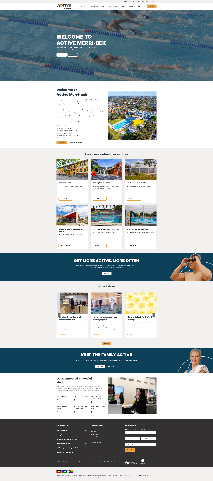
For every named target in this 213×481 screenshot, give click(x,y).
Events (147, 1)
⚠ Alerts (153, 1)
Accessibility (94, 437)
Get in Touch (135, 1)
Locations (93, 429)
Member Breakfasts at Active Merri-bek (70, 318)
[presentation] (72, 303)
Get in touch (94, 439)
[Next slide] (154, 315)
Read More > (62, 335)
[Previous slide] (59, 315)
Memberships (94, 434)
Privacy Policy (117, 462)
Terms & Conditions (108, 462)
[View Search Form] (145, 6)
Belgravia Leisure (83, 462)
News (142, 1)
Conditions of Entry (96, 442)
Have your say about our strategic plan (105, 318)
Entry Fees (93, 431)
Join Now (151, 6)
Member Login (126, 1)
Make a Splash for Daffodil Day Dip (140, 318)
